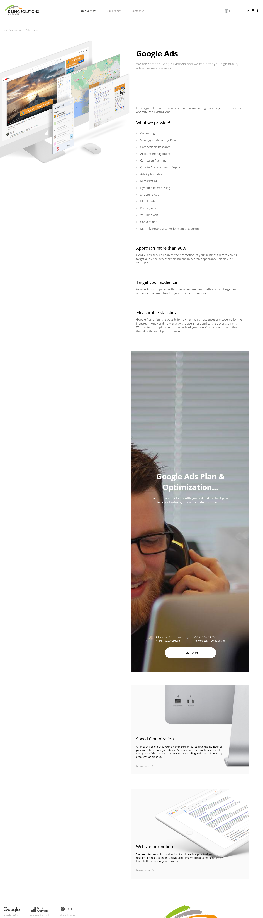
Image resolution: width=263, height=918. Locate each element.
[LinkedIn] (248, 10)
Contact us (138, 11)
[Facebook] (257, 10)
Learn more (143, 766)
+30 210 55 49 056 (205, 637)
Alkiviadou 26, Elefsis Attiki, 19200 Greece (168, 638)
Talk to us (190, 652)
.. (4, 30)
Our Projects (113, 11)
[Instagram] (253, 10)
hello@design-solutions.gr (209, 640)
